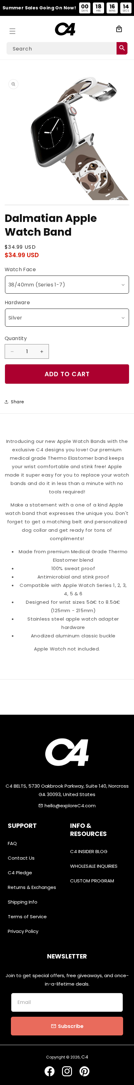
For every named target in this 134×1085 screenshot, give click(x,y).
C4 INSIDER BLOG (89, 851)
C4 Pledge (20, 872)
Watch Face (20, 269)
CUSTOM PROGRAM (92, 880)
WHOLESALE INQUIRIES (93, 866)
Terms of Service (27, 916)
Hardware (17, 302)
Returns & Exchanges (32, 887)
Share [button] (17, 402)
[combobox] (67, 48)
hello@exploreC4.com (70, 805)
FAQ (12, 843)
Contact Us (21, 858)
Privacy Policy (23, 931)
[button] (12, 29)
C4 (84, 1057)
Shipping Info (22, 902)
